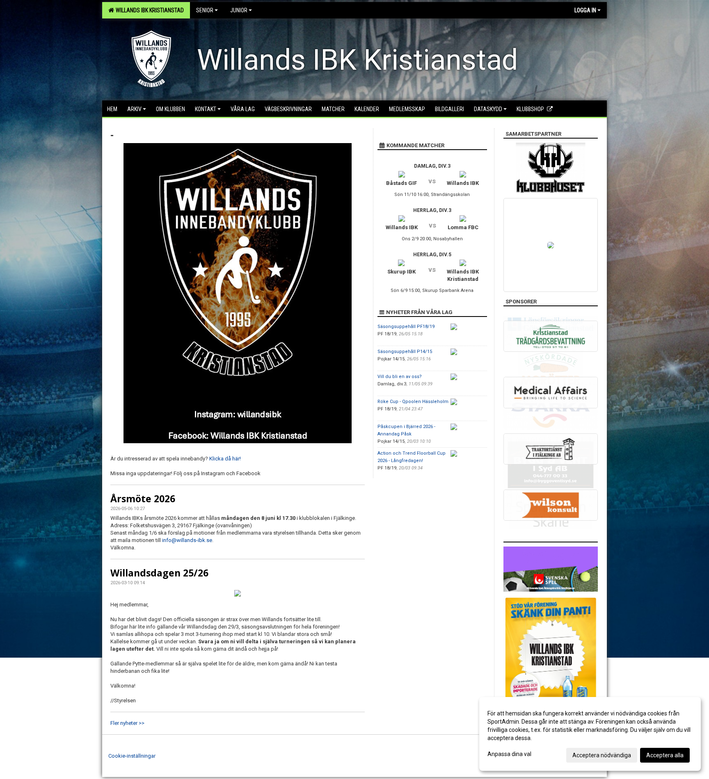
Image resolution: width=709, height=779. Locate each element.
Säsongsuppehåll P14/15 (404, 351)
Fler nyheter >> (127, 723)
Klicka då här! (225, 459)
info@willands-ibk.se (187, 540)
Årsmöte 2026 (142, 498)
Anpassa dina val (509, 754)
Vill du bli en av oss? (399, 376)
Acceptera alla (665, 755)
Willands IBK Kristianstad (148, 10)
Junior (238, 10)
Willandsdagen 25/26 (159, 572)
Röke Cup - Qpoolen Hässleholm (412, 401)
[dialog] (590, 734)
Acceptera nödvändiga (601, 755)
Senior (204, 10)
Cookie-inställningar (132, 756)
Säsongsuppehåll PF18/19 (406, 326)
